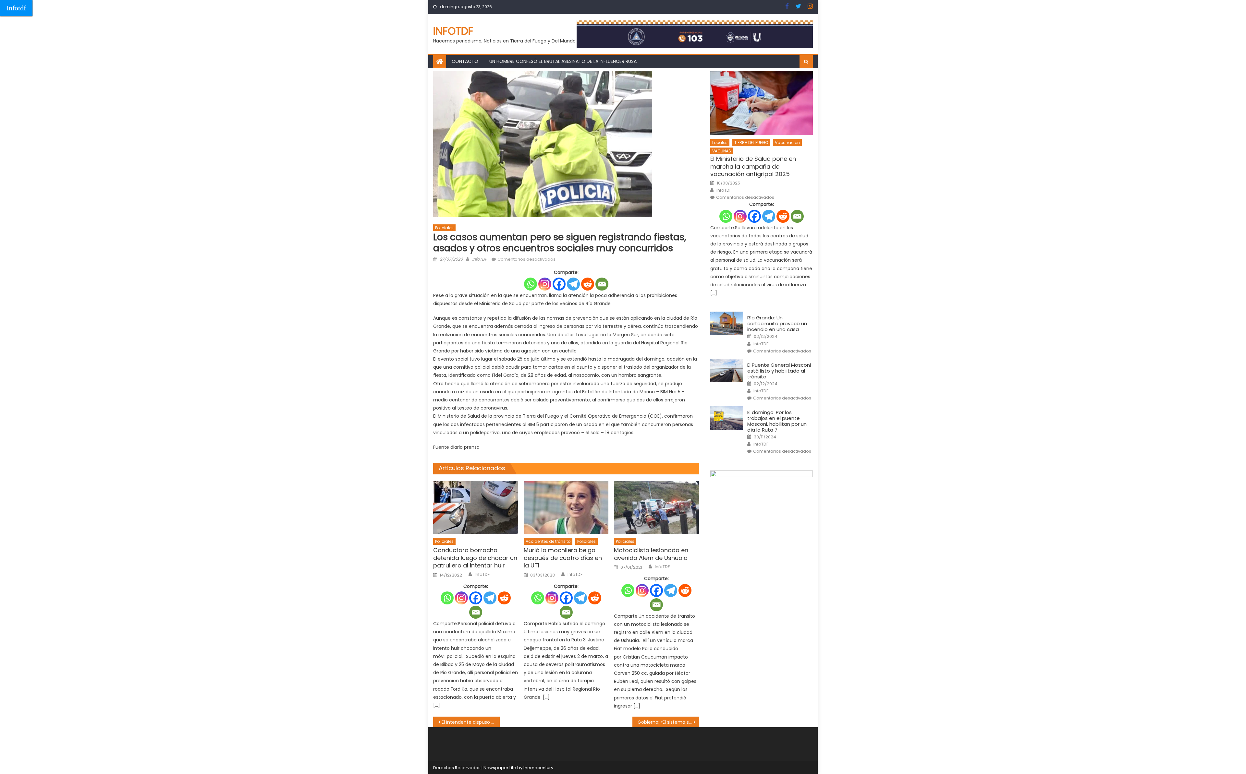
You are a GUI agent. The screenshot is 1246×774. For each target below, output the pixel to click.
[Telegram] (573, 284)
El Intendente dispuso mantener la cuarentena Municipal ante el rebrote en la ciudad (471, 722)
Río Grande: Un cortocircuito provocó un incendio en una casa (777, 323)
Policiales (444, 228)
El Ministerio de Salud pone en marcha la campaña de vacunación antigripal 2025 (753, 166)
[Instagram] (544, 284)
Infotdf (16, 8)
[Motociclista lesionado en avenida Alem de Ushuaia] (656, 507)
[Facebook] (559, 284)
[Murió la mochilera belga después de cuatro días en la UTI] (566, 507)
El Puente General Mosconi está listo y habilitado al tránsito (779, 371)
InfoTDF (479, 259)
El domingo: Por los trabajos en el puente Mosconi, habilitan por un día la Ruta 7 (777, 421)
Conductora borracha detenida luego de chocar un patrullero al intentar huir (475, 557)
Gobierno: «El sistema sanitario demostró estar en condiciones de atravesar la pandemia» (668, 722)
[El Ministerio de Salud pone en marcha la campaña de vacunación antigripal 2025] (761, 103)
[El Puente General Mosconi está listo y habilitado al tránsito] (726, 370)
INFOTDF (453, 31)
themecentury (538, 768)
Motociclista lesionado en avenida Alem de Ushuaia (651, 554)
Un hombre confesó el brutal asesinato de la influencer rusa (563, 61)
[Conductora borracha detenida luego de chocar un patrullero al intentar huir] (475, 507)
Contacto (465, 61)
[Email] (601, 284)
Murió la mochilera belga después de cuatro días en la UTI (563, 557)
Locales (719, 142)
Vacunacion (787, 142)
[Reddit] (587, 284)
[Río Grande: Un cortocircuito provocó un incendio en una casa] (726, 323)
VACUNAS (721, 151)
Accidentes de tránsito (548, 541)
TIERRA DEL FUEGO (751, 142)
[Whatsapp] (530, 284)
